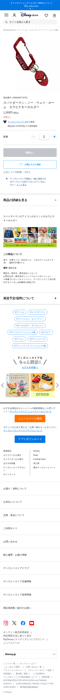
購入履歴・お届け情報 (15, 554)
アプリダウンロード (30, 439)
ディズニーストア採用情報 (17, 594)
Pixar (35, 455)
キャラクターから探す (13, 459)
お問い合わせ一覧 (34, 667)
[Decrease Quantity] (33, 136)
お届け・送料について (15, 488)
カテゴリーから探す (12, 455)
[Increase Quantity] (54, 136)
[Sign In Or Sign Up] (14, 15)
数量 (5, 136)
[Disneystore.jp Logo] (29, 15)
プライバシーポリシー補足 (40, 670)
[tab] (30, 200)
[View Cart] (54, 16)
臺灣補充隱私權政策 (29, 687)
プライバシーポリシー (13, 670)
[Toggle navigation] (6, 15)
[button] (2, 385)
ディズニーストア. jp (17, 122)
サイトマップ (9, 474)
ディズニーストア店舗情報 (17, 581)
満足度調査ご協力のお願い (17, 608)
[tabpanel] (30, 5)
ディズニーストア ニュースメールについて (31, 411)
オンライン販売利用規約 (16, 632)
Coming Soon (39, 459)
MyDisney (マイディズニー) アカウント (24, 639)
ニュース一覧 (9, 663)
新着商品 (7, 451)
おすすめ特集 (9, 463)
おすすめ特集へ (30, 367)
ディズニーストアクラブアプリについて (22, 430)
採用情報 (46, 677)
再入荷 (36, 463)
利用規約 (7, 673)
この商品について (12, 254)
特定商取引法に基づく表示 (17, 635)
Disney (36, 451)
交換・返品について (13, 515)
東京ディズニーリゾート (44, 467)
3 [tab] (33, 9)
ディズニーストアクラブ (16, 568)
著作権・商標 (22, 673)
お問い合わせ (10, 541)
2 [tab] (31, 9)
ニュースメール (11, 642)
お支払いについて (12, 501)
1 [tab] (29, 9)
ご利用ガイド (10, 528)
